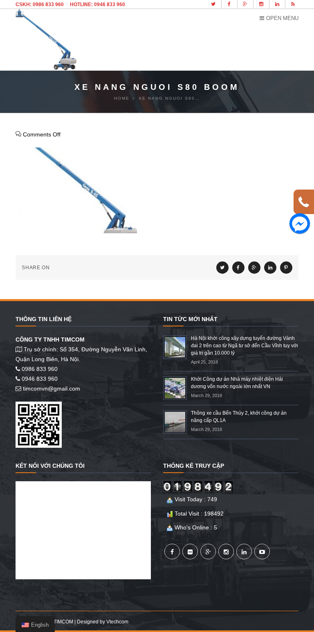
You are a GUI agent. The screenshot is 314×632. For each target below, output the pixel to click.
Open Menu (282, 18)
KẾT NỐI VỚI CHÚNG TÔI (50, 465)
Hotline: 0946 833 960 (97, 4)
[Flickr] (190, 551)
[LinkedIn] (244, 551)
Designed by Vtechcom (102, 622)
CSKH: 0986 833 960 (40, 4)
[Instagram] (226, 551)
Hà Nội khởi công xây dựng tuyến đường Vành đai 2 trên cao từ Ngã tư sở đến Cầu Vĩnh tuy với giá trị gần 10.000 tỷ (244, 345)
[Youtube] (262, 551)
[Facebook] (172, 551)
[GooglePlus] (208, 551)
